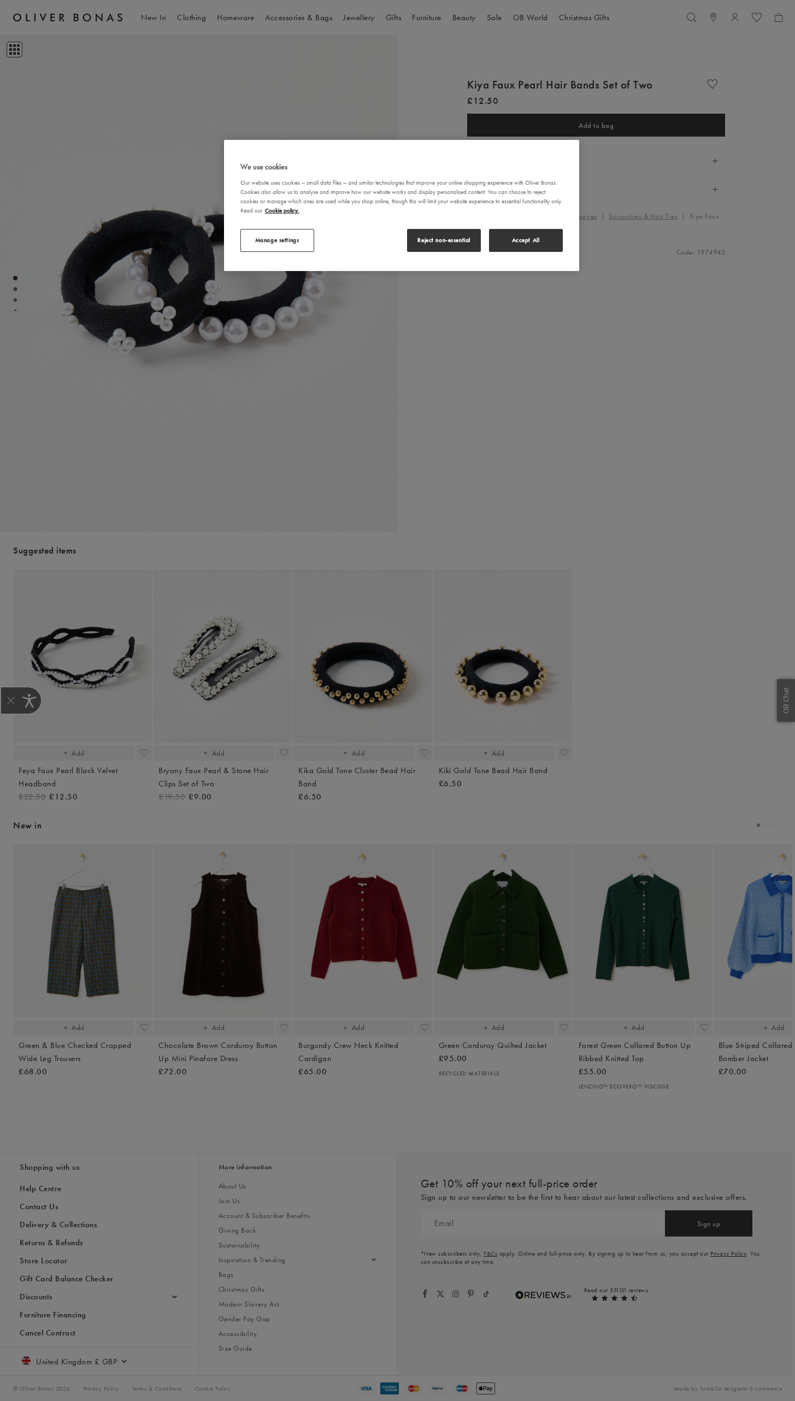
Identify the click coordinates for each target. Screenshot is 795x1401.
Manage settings (277, 240)
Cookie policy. (282, 210)
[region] (401, 205)
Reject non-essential (443, 240)
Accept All (526, 240)
